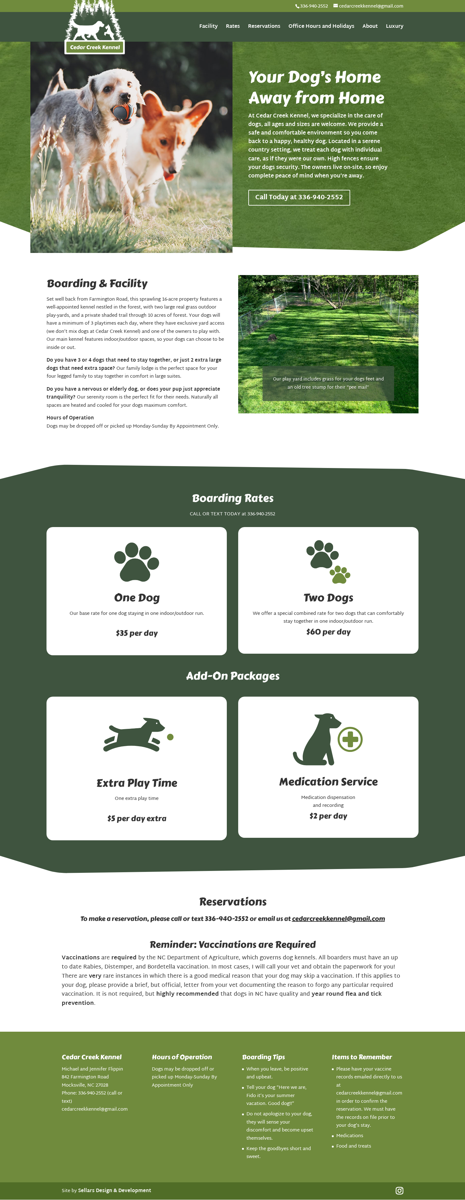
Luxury (394, 28)
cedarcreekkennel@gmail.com (338, 919)
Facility (208, 28)
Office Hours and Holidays (321, 28)
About (370, 28)
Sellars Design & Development (114, 1191)
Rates (233, 28)
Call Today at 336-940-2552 (299, 197)
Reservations (264, 28)
